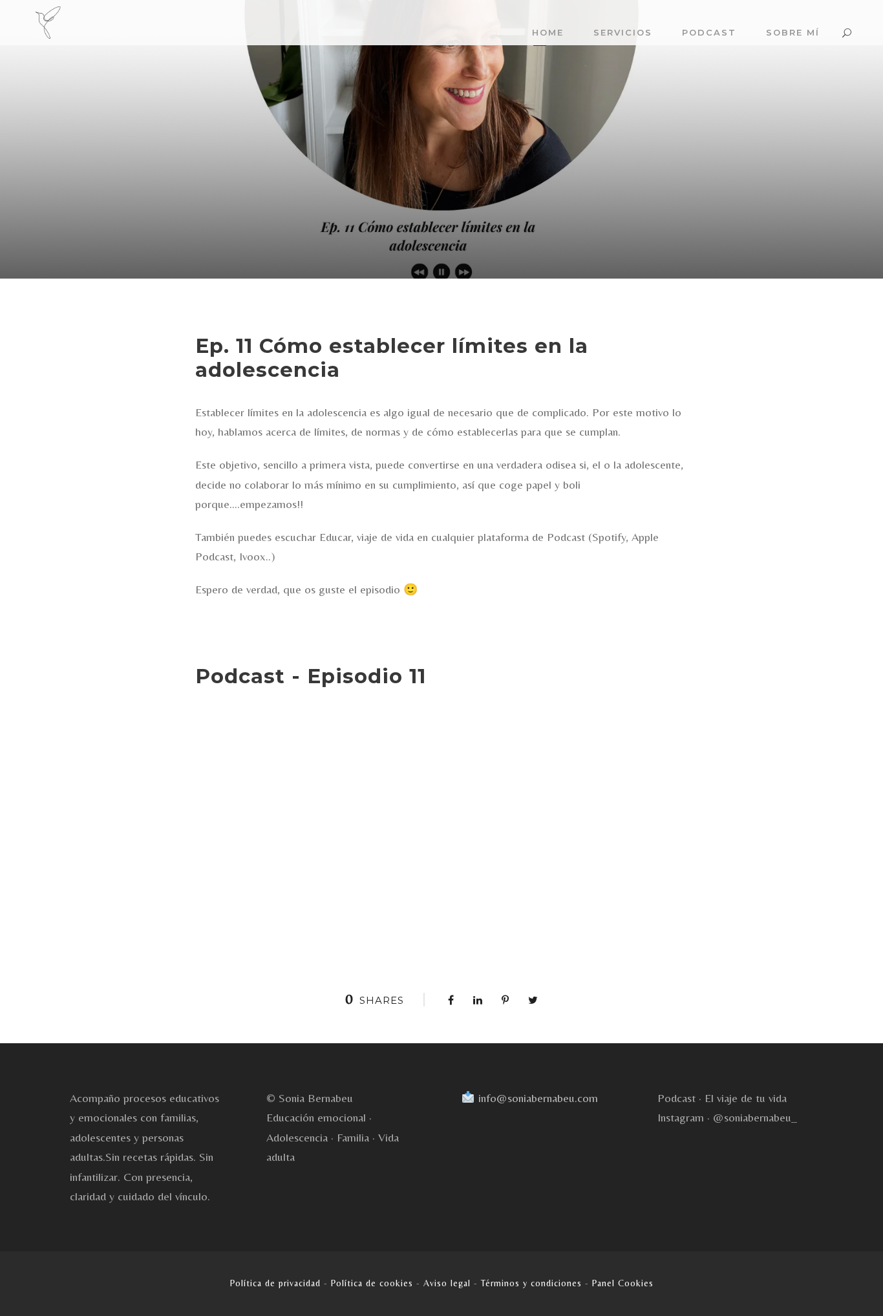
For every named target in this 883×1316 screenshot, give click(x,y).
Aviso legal (447, 1283)
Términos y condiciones (531, 1283)
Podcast (709, 32)
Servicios (622, 32)
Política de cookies (372, 1283)
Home (548, 32)
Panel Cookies (623, 1283)
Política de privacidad (275, 1283)
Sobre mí (793, 32)
